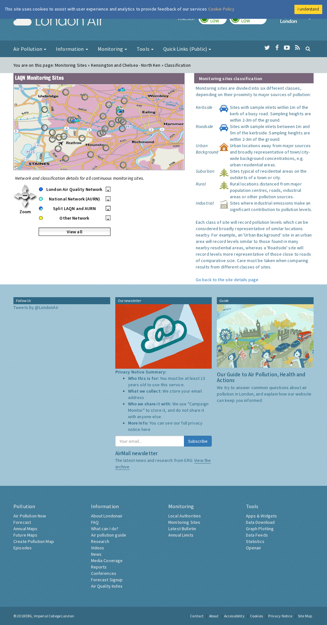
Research (100, 541)
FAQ (95, 522)
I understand (308, 9)
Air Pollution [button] (28, 49)
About (214, 616)
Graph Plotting (260, 528)
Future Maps (25, 535)
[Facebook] (277, 48)
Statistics (255, 541)
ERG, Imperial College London (50, 616)
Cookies (256, 616)
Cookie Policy (221, 9)
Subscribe (198, 441)
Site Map (305, 616)
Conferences (104, 573)
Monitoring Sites (184, 522)
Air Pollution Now (29, 516)
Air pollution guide (108, 535)
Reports (99, 567)
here (146, 429)
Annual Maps (25, 528)
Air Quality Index (106, 586)
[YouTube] (287, 48)
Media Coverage (107, 560)
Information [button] (70, 49)
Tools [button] (143, 49)
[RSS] (297, 48)
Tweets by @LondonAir (35, 307)
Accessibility (234, 616)
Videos (97, 548)
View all (74, 232)
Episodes (22, 548)
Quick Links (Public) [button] (185, 49)
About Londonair (107, 516)
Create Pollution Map (33, 541)
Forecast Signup (107, 580)
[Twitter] (267, 48)
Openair (254, 548)
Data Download (260, 522)
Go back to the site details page (227, 279)
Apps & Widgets (261, 516)
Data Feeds (257, 535)
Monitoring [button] (111, 49)
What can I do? (105, 528)
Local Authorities (184, 516)
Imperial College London (297, 21)
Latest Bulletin (182, 528)
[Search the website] (308, 48)
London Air (58, 21)
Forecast (22, 522)
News (96, 554)
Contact (196, 616)
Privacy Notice (280, 616)
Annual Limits (181, 535)
